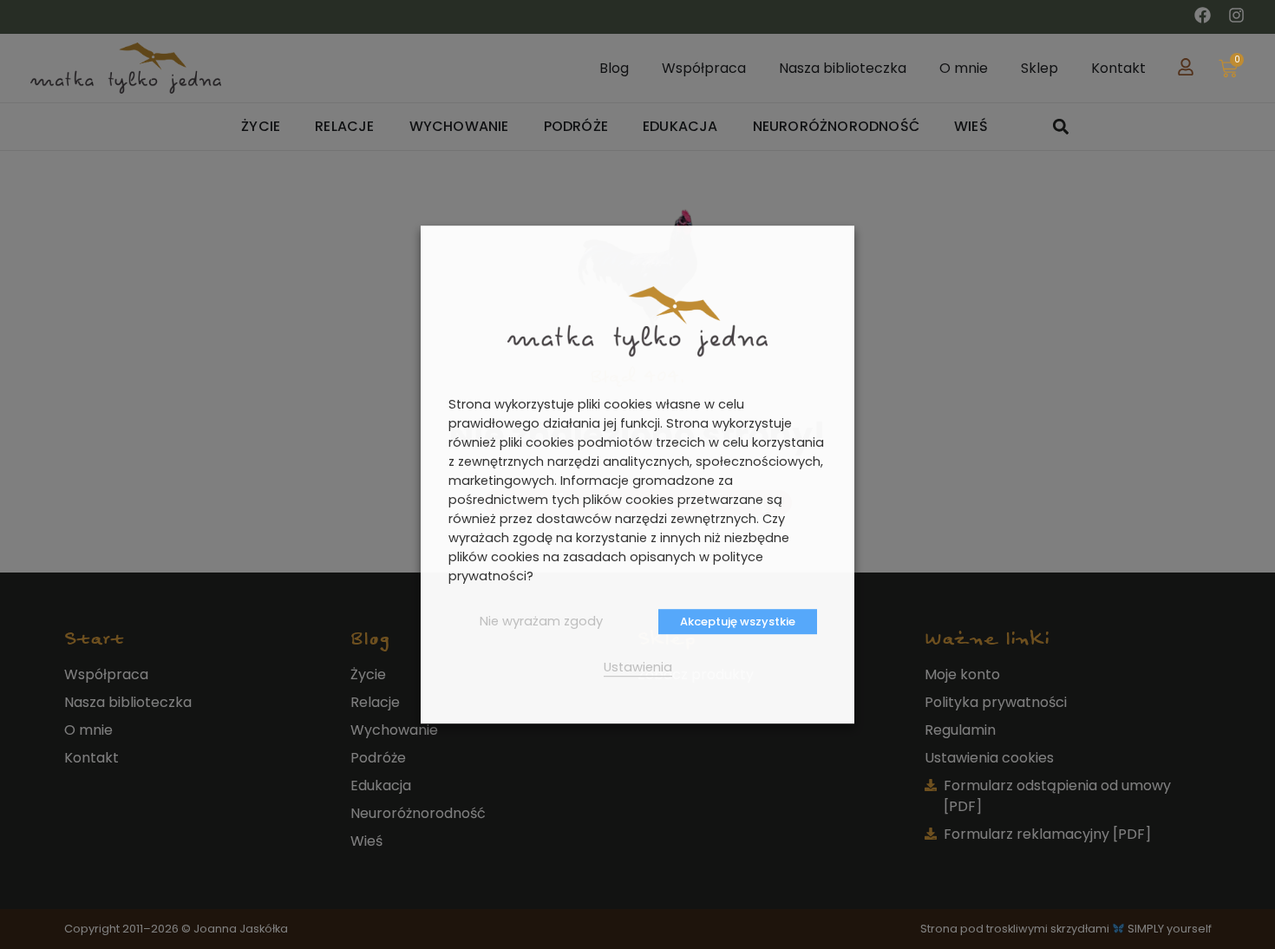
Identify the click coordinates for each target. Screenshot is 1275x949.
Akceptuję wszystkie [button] (737, 621)
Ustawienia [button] (638, 667)
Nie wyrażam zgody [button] (541, 621)
